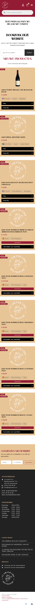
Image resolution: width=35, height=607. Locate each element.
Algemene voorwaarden (7, 597)
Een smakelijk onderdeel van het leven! (15, 545)
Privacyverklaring (5, 595)
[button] (31, 5)
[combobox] (12, 52)
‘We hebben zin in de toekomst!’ (14, 541)
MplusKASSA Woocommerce (13, 598)
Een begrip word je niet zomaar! (15, 555)
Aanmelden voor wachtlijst (11, 247)
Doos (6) (6, 108)
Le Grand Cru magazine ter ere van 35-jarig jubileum (17, 550)
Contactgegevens (8, 476)
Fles (4, 103)
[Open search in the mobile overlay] (17, 12)
